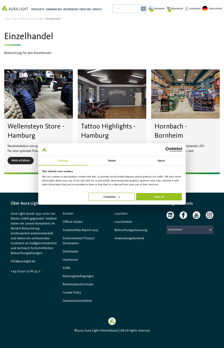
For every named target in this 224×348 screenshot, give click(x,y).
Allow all (159, 196)
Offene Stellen (73, 222)
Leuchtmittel (123, 222)
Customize (109, 196)
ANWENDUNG (54, 9)
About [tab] (161, 160)
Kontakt (68, 213)
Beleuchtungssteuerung (130, 230)
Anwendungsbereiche (129, 238)
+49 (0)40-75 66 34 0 (25, 271)
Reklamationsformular (78, 284)
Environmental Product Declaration (78, 241)
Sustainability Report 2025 (80, 230)
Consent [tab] (63, 160)
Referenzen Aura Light (31, 19)
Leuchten (120, 213)
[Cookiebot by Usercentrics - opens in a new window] (167, 149)
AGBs (66, 268)
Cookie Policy (72, 292)
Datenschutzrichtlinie (77, 301)
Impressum (70, 259)
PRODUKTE (37, 9)
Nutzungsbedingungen (78, 276)
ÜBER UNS (85, 9)
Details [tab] (112, 160)
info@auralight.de (23, 261)
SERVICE (97, 9)
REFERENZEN (70, 9)
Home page (11, 19)
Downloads (70, 251)
